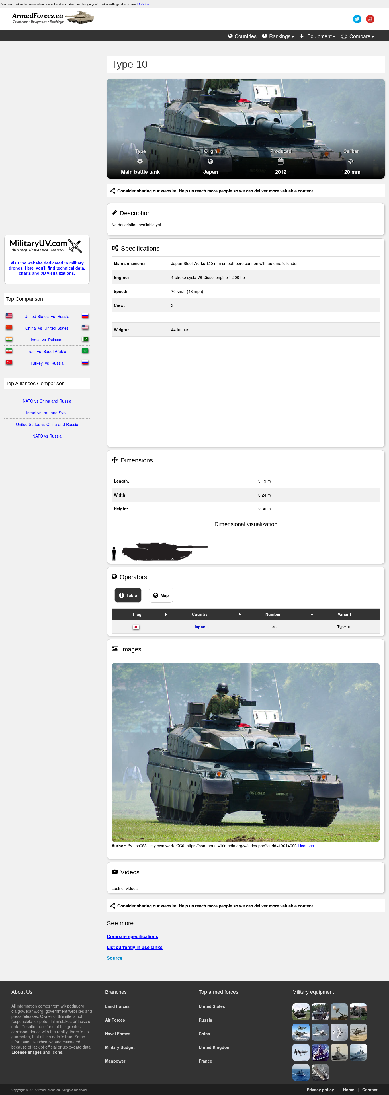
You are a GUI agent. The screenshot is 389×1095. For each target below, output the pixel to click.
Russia (205, 1020)
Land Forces (117, 1006)
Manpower (115, 1061)
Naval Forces (117, 1033)
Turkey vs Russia (47, 363)
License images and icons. (37, 1052)
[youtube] (369, 21)
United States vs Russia (46, 316)
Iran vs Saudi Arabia (47, 351)
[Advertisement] (47, 141)
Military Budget (120, 1047)
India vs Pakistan (47, 340)
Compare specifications (132, 936)
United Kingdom (214, 1047)
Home (348, 1089)
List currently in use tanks (135, 947)
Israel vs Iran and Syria (47, 412)
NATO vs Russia (47, 436)
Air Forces (115, 1020)
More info (143, 4)
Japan (200, 626)
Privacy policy (320, 1089)
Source (114, 958)
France (205, 1061)
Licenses (306, 845)
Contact (370, 1089)
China (204, 1033)
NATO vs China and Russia (47, 401)
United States (212, 1006)
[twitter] (356, 21)
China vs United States (47, 328)
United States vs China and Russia (47, 424)
